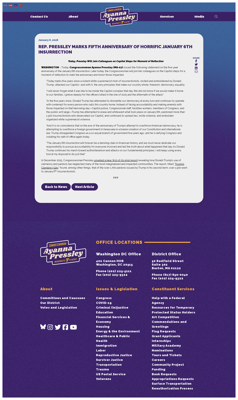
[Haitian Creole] (15, 5)
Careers (158, 360)
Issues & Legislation (116, 289)
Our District (50, 303)
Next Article (84, 187)
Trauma (102, 369)
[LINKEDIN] (196, 68)
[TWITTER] (196, 64)
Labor (101, 350)
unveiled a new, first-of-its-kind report (116, 160)
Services (167, 16)
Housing (103, 326)
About (73, 16)
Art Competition (165, 317)
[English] (5, 5)
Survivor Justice (109, 360)
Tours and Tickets (167, 355)
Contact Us (39, 16)
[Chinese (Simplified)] (21, 5)
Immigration (106, 345)
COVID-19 (104, 303)
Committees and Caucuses (62, 298)
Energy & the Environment (118, 331)
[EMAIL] (196, 72)
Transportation (109, 364)
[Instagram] (50, 327)
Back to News (56, 187)
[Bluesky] (43, 327)
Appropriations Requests (173, 379)
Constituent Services (173, 289)
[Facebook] (65, 327)
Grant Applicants (166, 336)
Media (199, 16)
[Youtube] (73, 327)
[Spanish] (10, 5)
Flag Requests (164, 331)
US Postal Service (111, 374)
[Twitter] (58, 327)
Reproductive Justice (114, 355)
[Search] (216, 16)
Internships (161, 341)
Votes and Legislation (58, 307)
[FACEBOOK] (196, 61)
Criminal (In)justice (112, 307)
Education (104, 312)
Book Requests (164, 374)
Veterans (103, 379)
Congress (104, 298)
